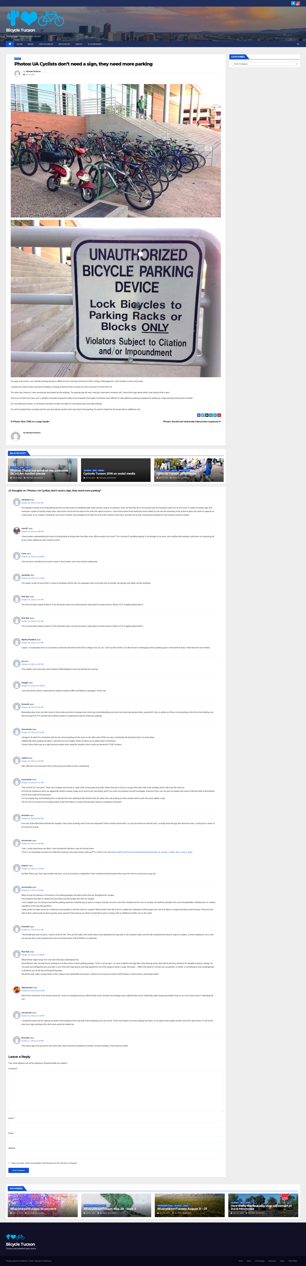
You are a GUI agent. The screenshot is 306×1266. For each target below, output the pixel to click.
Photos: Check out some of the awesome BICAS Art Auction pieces (39, 472)
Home (19, 44)
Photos (17, 58)
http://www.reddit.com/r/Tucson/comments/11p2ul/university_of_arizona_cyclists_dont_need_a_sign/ (150, 852)
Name (11, 1118)
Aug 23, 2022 (238, 1213)
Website (11, 1148)
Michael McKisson (33, 71)
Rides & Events (184, 470)
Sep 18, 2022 (17, 1213)
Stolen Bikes (95, 44)
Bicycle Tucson (20, 30)
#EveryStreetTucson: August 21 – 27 (182, 1209)
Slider (38, 1205)
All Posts (14, 467)
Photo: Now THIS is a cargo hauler (31, 421)
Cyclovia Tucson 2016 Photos (177, 473)
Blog (94, 470)
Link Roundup (46, 44)
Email (11, 1133)
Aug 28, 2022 (164, 1213)
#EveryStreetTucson (18, 1205)
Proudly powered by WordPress (17, 1261)
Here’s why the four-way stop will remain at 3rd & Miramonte (261, 1207)
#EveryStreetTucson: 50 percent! (33, 1209)
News (30, 44)
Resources (64, 44)
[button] (298, 44)
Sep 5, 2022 (90, 1213)
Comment (13, 1069)
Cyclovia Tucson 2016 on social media (109, 473)
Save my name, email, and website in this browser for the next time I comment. (44, 1163)
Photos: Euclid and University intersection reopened (191, 421)
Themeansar (47, 1261)
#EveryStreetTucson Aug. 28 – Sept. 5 (110, 1209)
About (79, 44)
